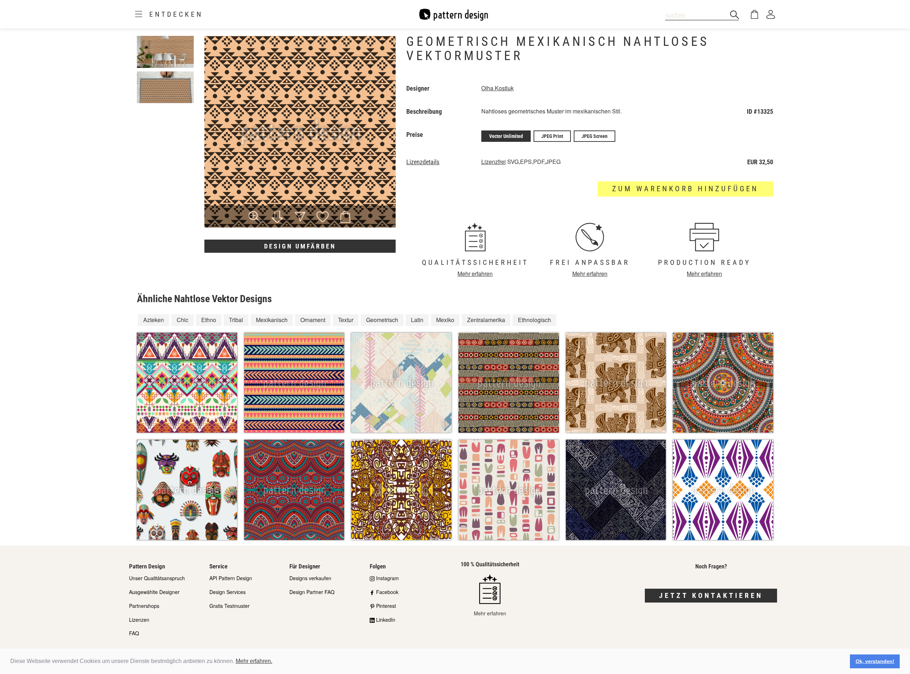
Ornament (312, 320)
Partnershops (144, 605)
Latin (417, 320)
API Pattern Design (230, 578)
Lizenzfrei (493, 161)
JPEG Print (552, 136)
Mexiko (445, 320)
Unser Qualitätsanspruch (157, 578)
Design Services (227, 591)
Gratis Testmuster (229, 605)
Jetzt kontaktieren (711, 595)
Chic (182, 320)
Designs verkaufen (310, 578)
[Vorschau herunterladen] (277, 217)
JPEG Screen (594, 136)
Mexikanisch (272, 320)
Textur (345, 320)
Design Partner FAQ (311, 591)
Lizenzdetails (422, 162)
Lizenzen (139, 619)
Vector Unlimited (506, 136)
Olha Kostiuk (497, 88)
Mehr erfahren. (254, 661)
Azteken (153, 320)
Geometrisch (382, 320)
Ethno (208, 320)
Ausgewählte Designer (154, 591)
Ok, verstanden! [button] (875, 661)
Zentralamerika (486, 320)
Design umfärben (300, 246)
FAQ (134, 633)
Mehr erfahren (475, 273)
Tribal (236, 320)
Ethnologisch (534, 320)
